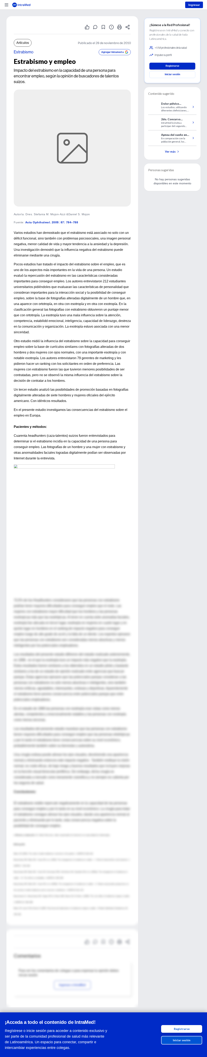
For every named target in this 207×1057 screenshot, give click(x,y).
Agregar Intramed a (112, 52)
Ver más (170, 151)
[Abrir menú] (6, 5)
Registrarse (182, 1029)
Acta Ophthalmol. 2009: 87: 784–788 (51, 222)
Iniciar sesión (181, 1040)
